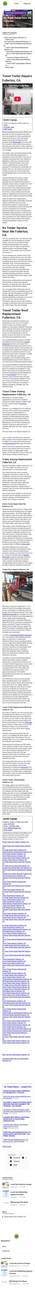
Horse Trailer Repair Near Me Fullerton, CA (16, 1029)
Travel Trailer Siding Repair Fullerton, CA (15, 858)
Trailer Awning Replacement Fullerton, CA (18, 51)
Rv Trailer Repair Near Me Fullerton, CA (15, 898)
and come (24, 767)
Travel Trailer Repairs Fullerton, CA (15, 37)
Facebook (17, 1158)
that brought (17, 142)
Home (16, 3)
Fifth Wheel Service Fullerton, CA (13, 908)
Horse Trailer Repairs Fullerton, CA (14, 943)
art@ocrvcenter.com (14, 828)
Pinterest (17, 1161)
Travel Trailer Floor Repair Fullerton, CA (15, 842)
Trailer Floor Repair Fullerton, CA (17, 57)
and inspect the (10, 443)
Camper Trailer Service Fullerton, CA (14, 860)
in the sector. (25, 544)
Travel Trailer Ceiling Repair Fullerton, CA (16, 987)
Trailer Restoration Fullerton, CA (13, 896)
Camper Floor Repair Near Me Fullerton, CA (16, 868)
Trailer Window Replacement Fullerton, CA (16, 904)
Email (15, 1165)
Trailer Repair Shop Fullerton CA (15, 13)
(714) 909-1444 (8, 127)
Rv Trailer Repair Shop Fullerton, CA (14, 850)
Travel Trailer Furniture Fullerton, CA (14, 913)
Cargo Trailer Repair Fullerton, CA (13, 900)
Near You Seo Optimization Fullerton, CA (15, 1055)
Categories (27, 3)
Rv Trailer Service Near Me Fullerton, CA (17, 41)
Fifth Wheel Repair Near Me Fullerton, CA (16, 1003)
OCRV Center (9, 39)
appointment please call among (21, 635)
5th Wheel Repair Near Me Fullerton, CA (15, 981)
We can (10, 295)
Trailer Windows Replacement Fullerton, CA (17, 852)
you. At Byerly (11, 375)
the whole (23, 404)
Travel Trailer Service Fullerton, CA (13, 856)
